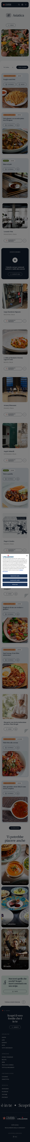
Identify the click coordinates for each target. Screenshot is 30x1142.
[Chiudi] (27, 556)
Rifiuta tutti (15, 584)
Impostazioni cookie (15, 575)
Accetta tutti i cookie (15, 580)
